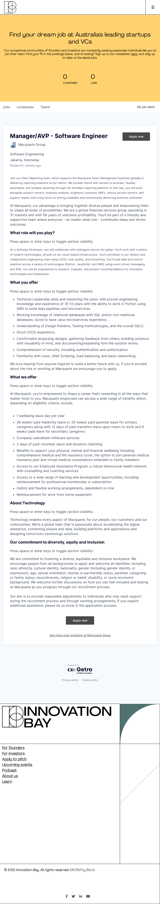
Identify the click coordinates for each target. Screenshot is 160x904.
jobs (6, 107)
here (134, 54)
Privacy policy (70, 680)
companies (25, 107)
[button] (80, 237)
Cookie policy (90, 680)
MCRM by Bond (82, 870)
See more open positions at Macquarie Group (80, 635)
